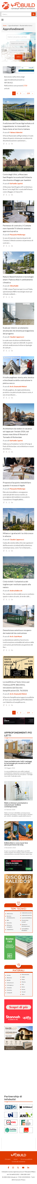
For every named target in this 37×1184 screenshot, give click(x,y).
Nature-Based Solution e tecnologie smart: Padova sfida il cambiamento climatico (18, 280)
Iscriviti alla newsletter (18, 1161)
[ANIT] (26, 1115)
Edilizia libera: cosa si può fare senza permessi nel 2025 (16, 844)
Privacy (23, 1180)
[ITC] (11, 1107)
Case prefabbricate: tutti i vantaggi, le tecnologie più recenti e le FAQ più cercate (18, 763)
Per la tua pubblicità (26, 1159)
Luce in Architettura (27, 918)
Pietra (23, 979)
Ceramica (9, 990)
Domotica (9, 923)
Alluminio (9, 977)
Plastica (24, 982)
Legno (23, 977)
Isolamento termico (27, 915)
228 (28, 93)
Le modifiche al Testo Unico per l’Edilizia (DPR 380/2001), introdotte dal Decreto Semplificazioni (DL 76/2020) (16, 686)
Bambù (8, 980)
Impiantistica (10, 929)
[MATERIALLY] (26, 1107)
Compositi (9, 992)
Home (4, 25)
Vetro (23, 994)
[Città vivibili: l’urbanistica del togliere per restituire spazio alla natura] (18, 567)
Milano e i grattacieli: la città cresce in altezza (18, 534)
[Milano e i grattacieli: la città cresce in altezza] (18, 519)
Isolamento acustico (27, 913)
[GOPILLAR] (11, 1130)
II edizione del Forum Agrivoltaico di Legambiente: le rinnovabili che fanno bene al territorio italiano (18, 126)
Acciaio (9, 975)
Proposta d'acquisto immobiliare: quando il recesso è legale (17, 484)
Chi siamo (8, 1159)
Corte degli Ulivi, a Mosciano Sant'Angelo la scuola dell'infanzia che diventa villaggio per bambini (17, 177)
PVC (23, 984)
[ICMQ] (11, 1122)
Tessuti (23, 992)
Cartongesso (10, 985)
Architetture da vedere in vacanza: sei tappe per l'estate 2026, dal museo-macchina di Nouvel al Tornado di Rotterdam (17, 432)
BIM (8, 920)
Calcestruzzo (10, 982)
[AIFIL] (26, 1130)
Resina (23, 989)
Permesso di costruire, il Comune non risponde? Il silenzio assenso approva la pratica (17, 228)
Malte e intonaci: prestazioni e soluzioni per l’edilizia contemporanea (16, 805)
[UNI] (11, 1115)
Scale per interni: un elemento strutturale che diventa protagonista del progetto (18, 331)
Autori (15, 1159)
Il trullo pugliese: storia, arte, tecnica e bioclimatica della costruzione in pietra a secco (18, 380)
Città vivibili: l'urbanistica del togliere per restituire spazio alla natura (17, 584)
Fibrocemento (25, 974)
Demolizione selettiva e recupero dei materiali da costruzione (17, 631)
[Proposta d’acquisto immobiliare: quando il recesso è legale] (18, 468)
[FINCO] (26, 1122)
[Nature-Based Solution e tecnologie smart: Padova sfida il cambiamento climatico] (18, 262)
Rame (23, 987)
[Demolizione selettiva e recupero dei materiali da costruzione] (18, 616)
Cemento (9, 987)
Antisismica (10, 913)
